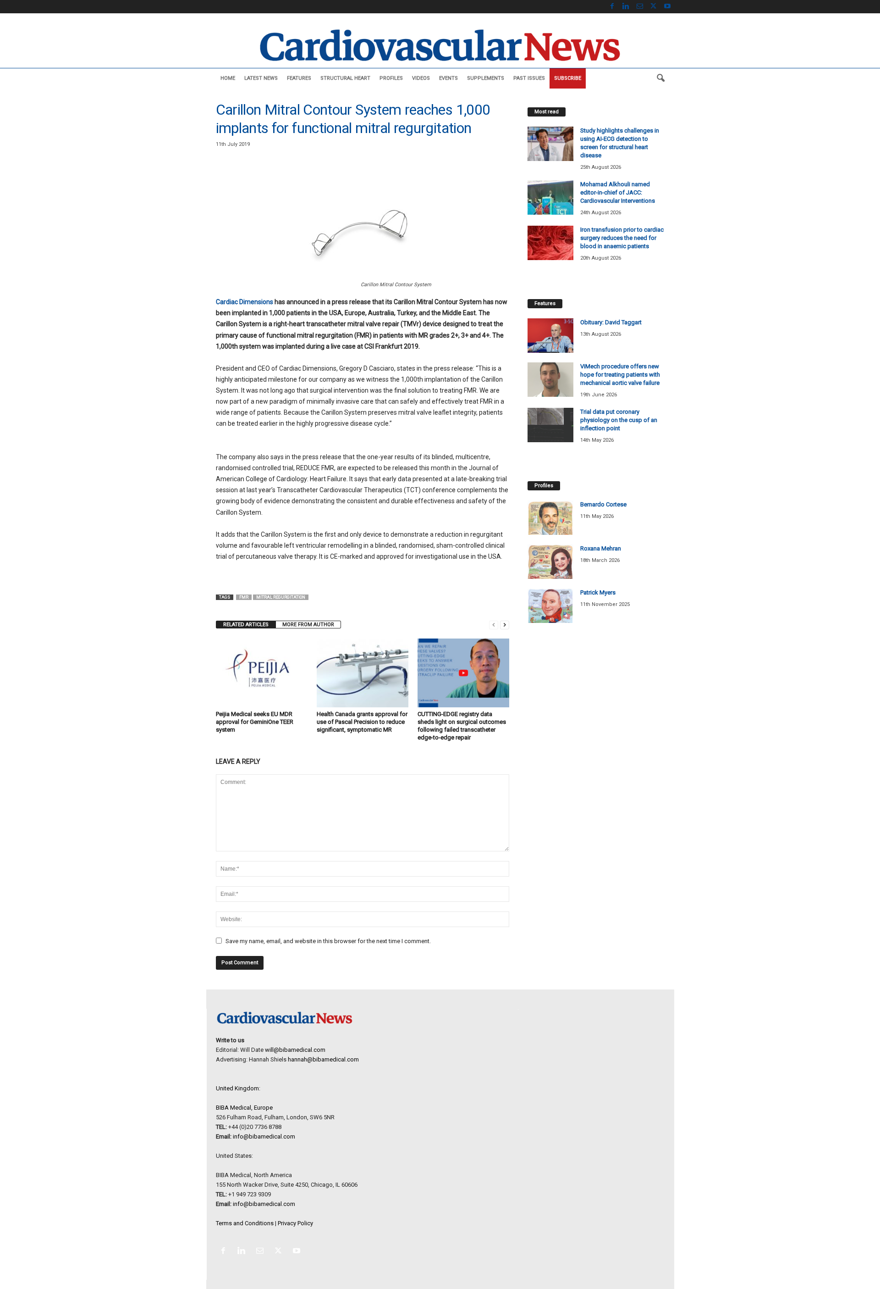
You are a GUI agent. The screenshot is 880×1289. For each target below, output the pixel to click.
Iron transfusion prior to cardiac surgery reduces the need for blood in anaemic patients (622, 238)
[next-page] (504, 624)
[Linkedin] (626, 6)
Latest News (261, 78)
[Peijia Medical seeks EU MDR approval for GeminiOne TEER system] (262, 673)
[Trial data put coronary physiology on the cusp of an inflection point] (550, 425)
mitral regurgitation (280, 597)
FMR (243, 597)
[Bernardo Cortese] (550, 517)
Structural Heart (345, 78)
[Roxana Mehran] (550, 561)
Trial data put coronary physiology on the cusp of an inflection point (618, 420)
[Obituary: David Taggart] (550, 335)
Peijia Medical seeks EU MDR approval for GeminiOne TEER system (254, 722)
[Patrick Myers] (550, 606)
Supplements (485, 78)
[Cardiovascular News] (440, 45)
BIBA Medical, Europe (244, 1107)
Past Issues (529, 78)
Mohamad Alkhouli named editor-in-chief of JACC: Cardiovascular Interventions (617, 192)
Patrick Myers (598, 592)
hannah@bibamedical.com (323, 1059)
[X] (653, 6)
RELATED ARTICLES (246, 625)
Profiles (391, 78)
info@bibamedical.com (264, 1136)
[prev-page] (493, 624)
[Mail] (639, 6)
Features (299, 78)
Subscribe (567, 78)
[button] (660, 78)
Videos (421, 78)
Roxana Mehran (600, 548)
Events (448, 78)
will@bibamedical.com (295, 1049)
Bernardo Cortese (603, 504)
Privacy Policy (295, 1223)
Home (227, 78)
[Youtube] (667, 6)
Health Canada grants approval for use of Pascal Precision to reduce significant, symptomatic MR (362, 722)
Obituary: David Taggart (611, 322)
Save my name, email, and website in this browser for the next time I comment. (328, 941)
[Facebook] (612, 6)
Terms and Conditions (245, 1223)
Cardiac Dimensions (244, 302)
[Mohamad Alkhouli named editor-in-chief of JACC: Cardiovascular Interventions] (550, 197)
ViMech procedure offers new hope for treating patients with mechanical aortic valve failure (620, 374)
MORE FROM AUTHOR (308, 625)
